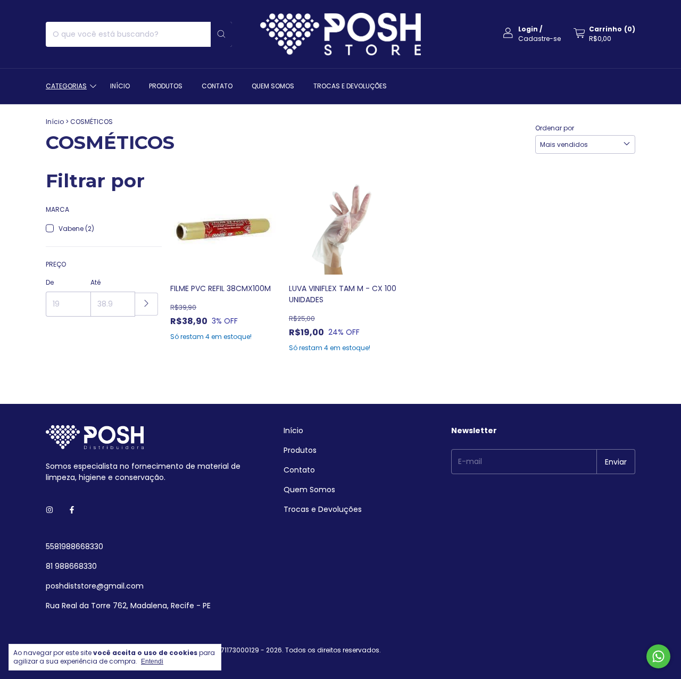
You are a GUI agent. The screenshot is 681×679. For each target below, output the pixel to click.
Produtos (165, 85)
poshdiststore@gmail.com (95, 586)
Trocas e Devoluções (350, 85)
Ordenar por (554, 128)
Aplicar (146, 304)
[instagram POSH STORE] (49, 510)
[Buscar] (221, 34)
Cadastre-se (539, 38)
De (50, 282)
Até (95, 282)
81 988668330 (71, 566)
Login (528, 29)
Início (120, 85)
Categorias (66, 85)
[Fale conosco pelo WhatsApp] (658, 656)
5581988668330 (74, 546)
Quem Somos (273, 85)
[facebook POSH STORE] (72, 510)
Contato (217, 85)
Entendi (152, 661)
